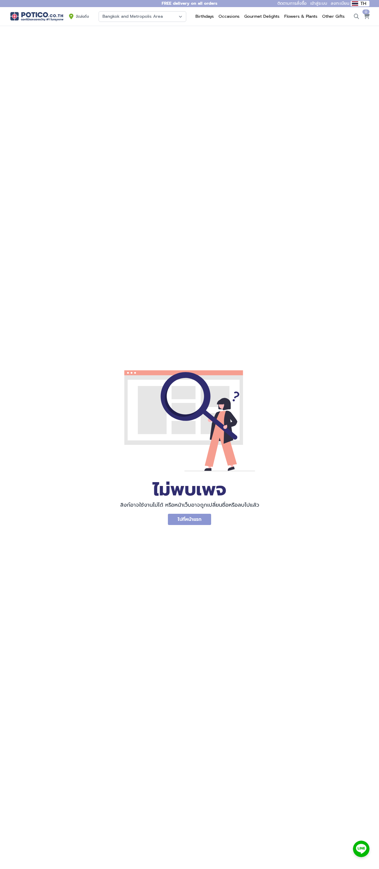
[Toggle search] (356, 16)
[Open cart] (367, 16)
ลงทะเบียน (340, 3)
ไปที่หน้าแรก (189, 519)
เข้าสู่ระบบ (318, 3)
